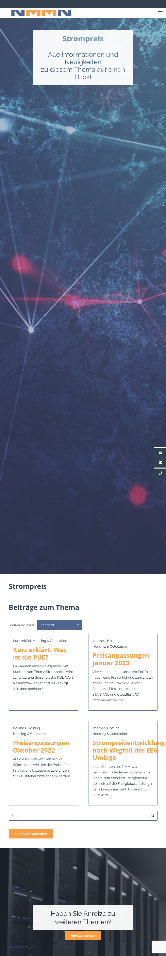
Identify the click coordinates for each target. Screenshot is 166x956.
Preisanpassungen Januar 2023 (121, 659)
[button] (160, 13)
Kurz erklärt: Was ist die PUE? (40, 653)
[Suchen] (152, 816)
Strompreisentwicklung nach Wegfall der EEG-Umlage (129, 750)
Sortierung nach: (22, 625)
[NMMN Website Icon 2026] (41, 13)
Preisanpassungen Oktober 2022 (41, 746)
